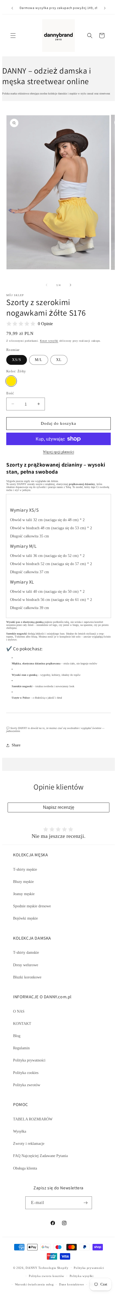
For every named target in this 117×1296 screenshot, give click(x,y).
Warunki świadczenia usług (34, 1284)
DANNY (32, 1267)
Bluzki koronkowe (27, 977)
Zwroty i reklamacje (28, 1144)
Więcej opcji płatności (58, 452)
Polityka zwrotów (26, 1085)
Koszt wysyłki (49, 340)
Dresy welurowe (25, 965)
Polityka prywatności (29, 1060)
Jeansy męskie (24, 894)
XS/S (16, 360)
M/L (38, 360)
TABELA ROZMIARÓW (33, 1119)
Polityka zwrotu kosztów (46, 1276)
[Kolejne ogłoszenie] (105, 8)
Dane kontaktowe (71, 1284)
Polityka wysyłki (82, 1276)
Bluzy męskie (23, 882)
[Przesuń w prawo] (70, 285)
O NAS (18, 1011)
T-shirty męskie (25, 869)
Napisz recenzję (58, 807)
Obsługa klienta (25, 1168)
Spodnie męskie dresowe (32, 906)
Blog (16, 1036)
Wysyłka (19, 1131)
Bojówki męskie (25, 918)
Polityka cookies (25, 1073)
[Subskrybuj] (86, 1202)
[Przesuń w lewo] (47, 285)
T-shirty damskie (26, 952)
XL (59, 360)
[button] (13, 36)
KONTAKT (22, 1024)
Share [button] (16, 745)
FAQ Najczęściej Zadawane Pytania (40, 1156)
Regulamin (21, 1048)
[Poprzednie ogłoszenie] (12, 8)
